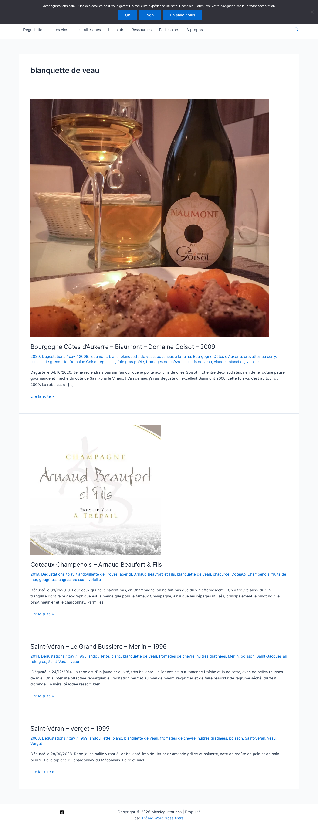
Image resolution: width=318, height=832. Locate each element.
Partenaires (169, 29)
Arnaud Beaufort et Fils (154, 574)
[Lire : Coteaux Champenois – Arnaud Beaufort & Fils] (95, 489)
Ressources (142, 29)
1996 (82, 656)
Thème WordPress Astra (162, 818)
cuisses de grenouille (48, 361)
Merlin (233, 656)
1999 (83, 738)
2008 (83, 356)
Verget (36, 743)
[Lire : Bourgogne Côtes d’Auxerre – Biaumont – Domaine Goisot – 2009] (149, 217)
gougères (47, 579)
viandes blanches (229, 361)
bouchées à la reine (174, 356)
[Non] (312, 12)
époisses (107, 361)
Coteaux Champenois (250, 574)
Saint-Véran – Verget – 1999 (70, 728)
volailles (253, 361)
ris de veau (202, 361)
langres (64, 579)
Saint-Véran (58, 661)
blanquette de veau (138, 356)
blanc (113, 356)
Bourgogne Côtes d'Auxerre (217, 356)
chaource (221, 574)
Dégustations (34, 29)
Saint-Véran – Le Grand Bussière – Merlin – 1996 (98, 646)
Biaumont (98, 356)
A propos (194, 29)
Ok (127, 15)
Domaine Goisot (83, 361)
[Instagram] (62, 812)
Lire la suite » (42, 396)
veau (75, 661)
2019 (34, 574)
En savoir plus (182, 15)
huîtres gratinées (211, 656)
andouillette (98, 656)
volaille (94, 579)
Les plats (116, 29)
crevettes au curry (260, 356)
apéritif (126, 574)
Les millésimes (88, 29)
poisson (79, 579)
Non (150, 15)
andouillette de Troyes (98, 574)
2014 (34, 656)
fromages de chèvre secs (168, 361)
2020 (35, 356)
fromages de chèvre (176, 656)
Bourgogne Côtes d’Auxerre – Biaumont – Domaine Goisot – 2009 (122, 346)
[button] (296, 29)
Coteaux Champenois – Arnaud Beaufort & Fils (96, 564)
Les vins (61, 29)
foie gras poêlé (130, 361)
